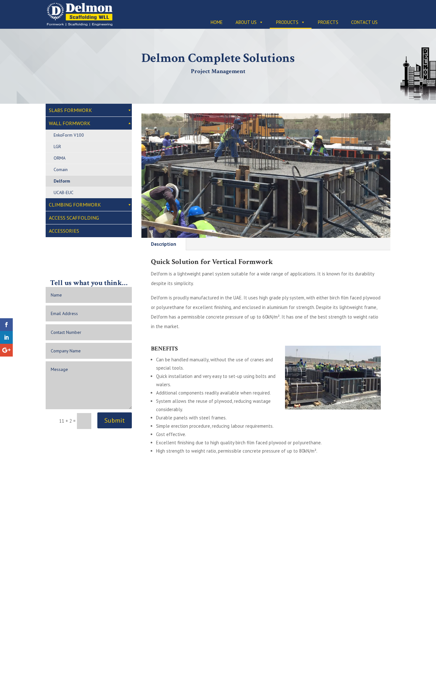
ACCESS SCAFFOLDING (74, 218)
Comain (61, 169)
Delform (62, 181)
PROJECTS (328, 22)
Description (163, 244)
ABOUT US (246, 22)
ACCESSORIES (64, 231)
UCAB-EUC (63, 192)
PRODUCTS (287, 22)
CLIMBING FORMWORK (75, 204)
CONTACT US (364, 22)
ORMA (59, 158)
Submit (114, 420)
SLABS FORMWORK (70, 110)
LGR (57, 146)
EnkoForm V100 (69, 135)
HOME (217, 22)
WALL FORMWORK (69, 123)
